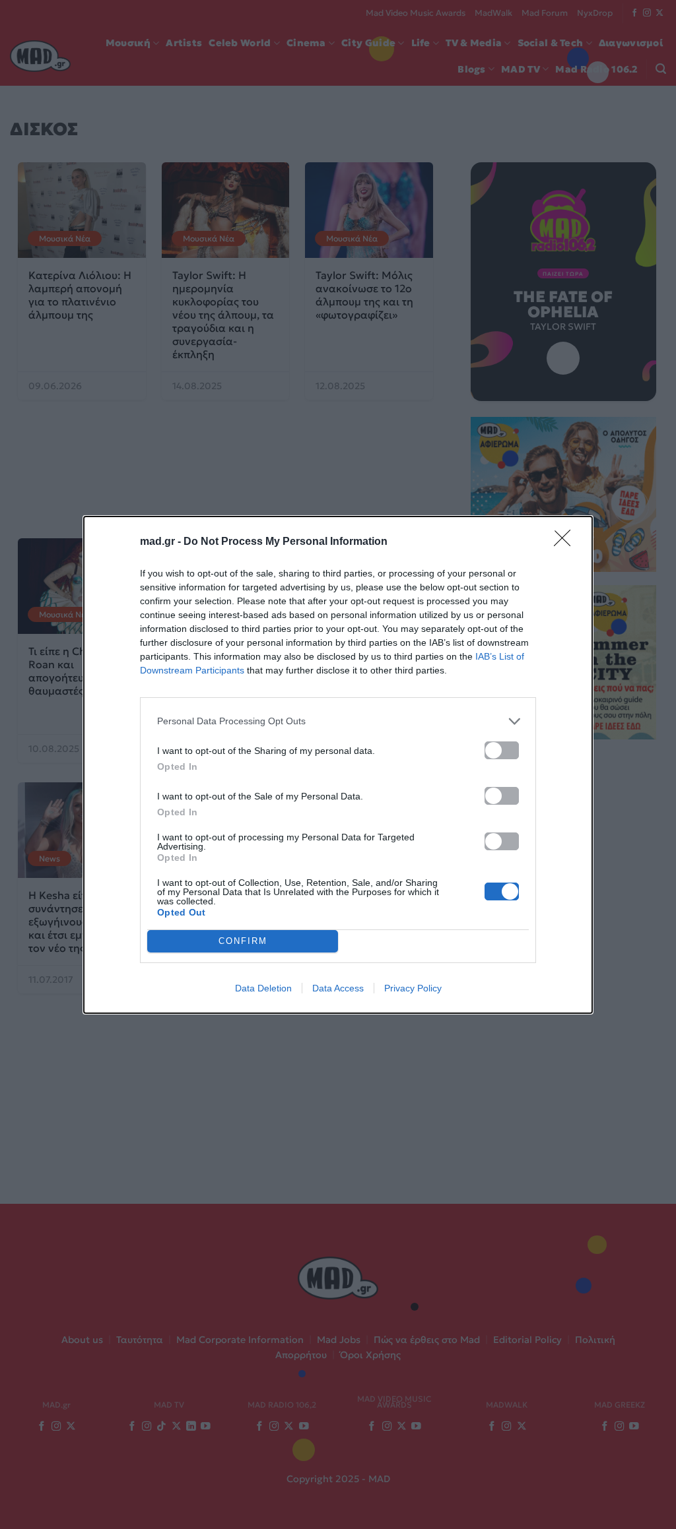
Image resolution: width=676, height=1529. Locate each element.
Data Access (338, 988)
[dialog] (338, 764)
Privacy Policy (413, 988)
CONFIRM (243, 941)
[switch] (502, 750)
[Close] (566, 542)
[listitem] (338, 721)
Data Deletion (263, 988)
